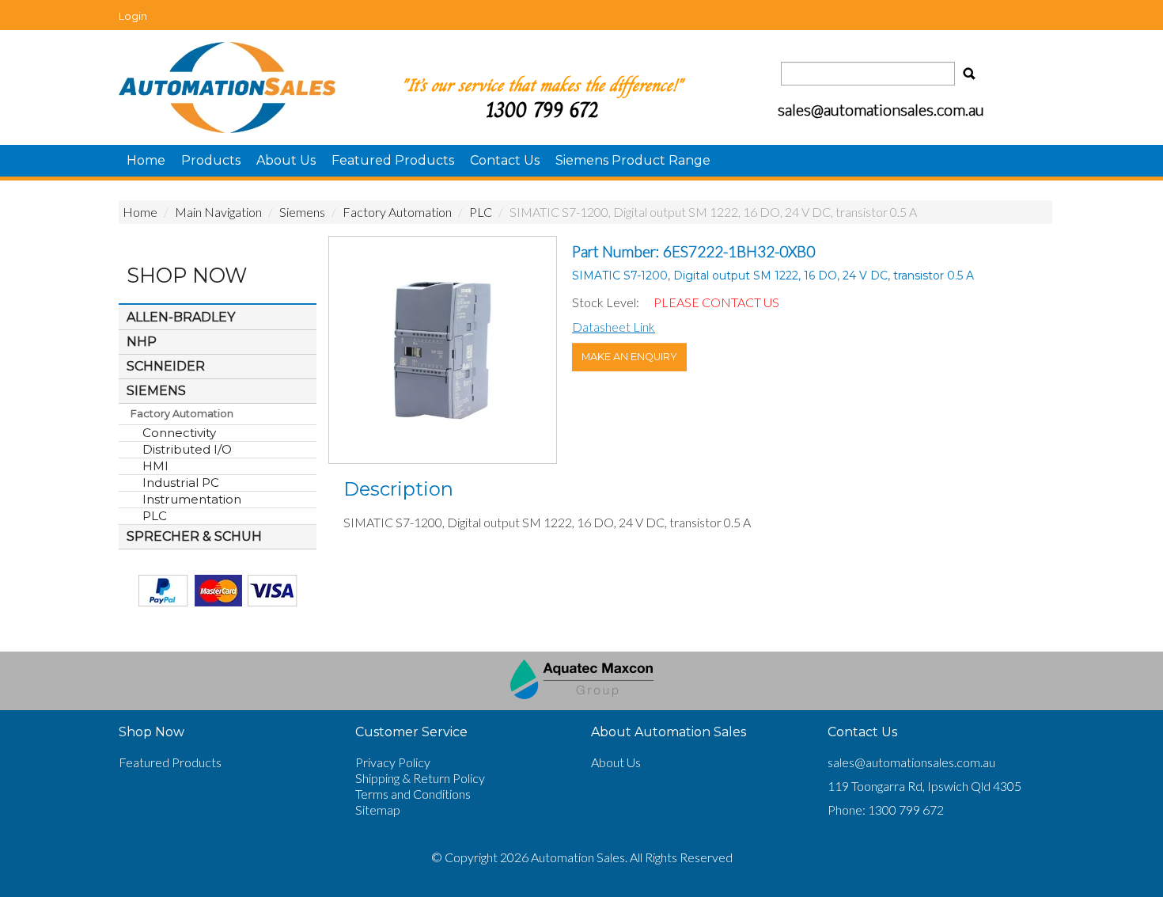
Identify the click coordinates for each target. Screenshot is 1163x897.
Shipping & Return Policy (420, 777)
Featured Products (392, 160)
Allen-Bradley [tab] (181, 317)
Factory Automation (397, 211)
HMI (155, 465)
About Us (286, 160)
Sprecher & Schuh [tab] (194, 536)
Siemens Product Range (632, 160)
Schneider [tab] (166, 366)
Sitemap (377, 809)
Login (133, 16)
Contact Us (505, 160)
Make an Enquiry (629, 357)
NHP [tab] (142, 341)
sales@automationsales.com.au (911, 762)
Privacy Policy (392, 762)
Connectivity (179, 432)
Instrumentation (191, 499)
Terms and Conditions (413, 793)
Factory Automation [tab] (182, 414)
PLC (480, 211)
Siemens (302, 211)
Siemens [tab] (156, 390)
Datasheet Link (613, 326)
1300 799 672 (542, 110)
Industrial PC (180, 482)
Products (211, 160)
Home (146, 160)
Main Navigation (218, 211)
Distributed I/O (187, 449)
